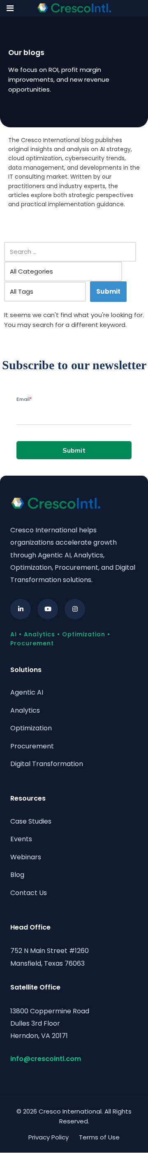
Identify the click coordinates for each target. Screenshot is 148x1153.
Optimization (31, 728)
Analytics (25, 710)
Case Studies (30, 821)
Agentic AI (26, 692)
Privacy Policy (48, 1137)
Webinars (25, 857)
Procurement (32, 746)
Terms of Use (99, 1137)
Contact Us (28, 893)
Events (21, 839)
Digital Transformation (46, 764)
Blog (17, 874)
